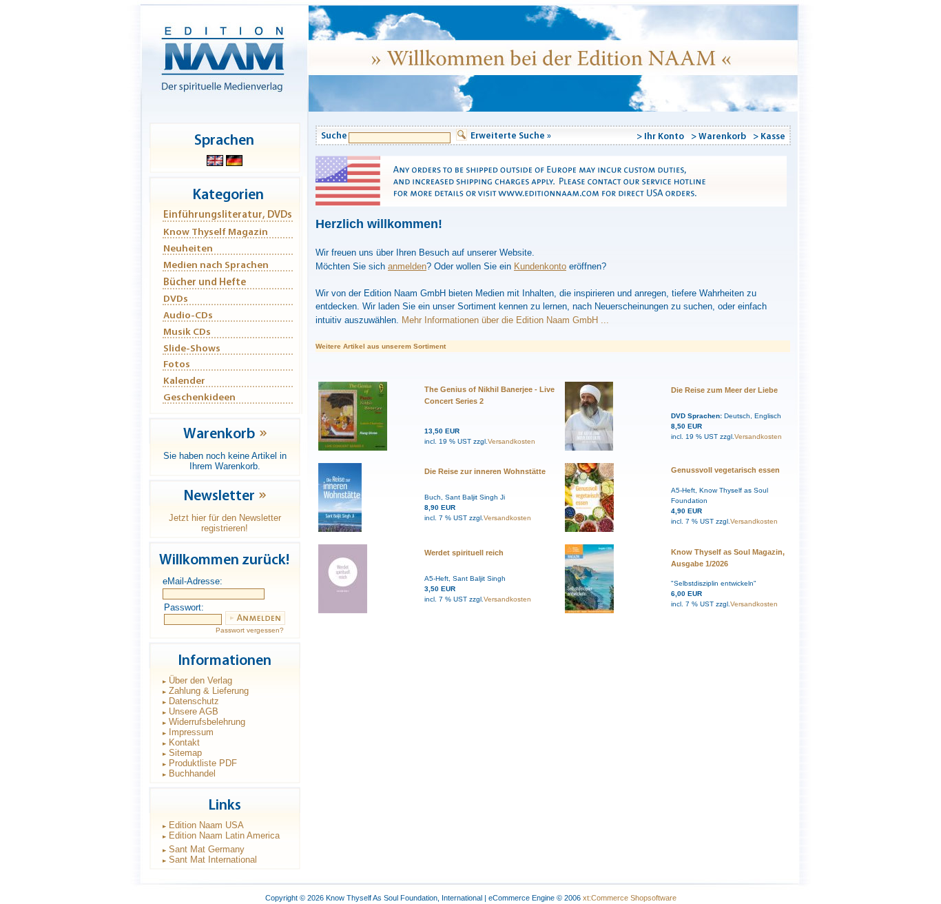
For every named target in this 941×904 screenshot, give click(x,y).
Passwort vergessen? (250, 630)
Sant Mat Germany (207, 849)
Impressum (191, 732)
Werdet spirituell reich (464, 552)
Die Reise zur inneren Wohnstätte (485, 471)
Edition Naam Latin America (224, 835)
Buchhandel (192, 773)
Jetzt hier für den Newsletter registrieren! (225, 523)
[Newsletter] (262, 500)
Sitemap (185, 753)
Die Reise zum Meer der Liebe (724, 390)
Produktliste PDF (203, 763)
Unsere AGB (193, 711)
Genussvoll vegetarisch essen (725, 470)
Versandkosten (511, 441)
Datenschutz (194, 701)
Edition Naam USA (206, 825)
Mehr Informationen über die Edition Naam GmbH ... (505, 320)
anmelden (407, 266)
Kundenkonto (540, 266)
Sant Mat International (213, 859)
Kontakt (184, 742)
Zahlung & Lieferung (209, 691)
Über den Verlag (200, 680)
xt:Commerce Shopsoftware (629, 898)
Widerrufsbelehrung (207, 722)
